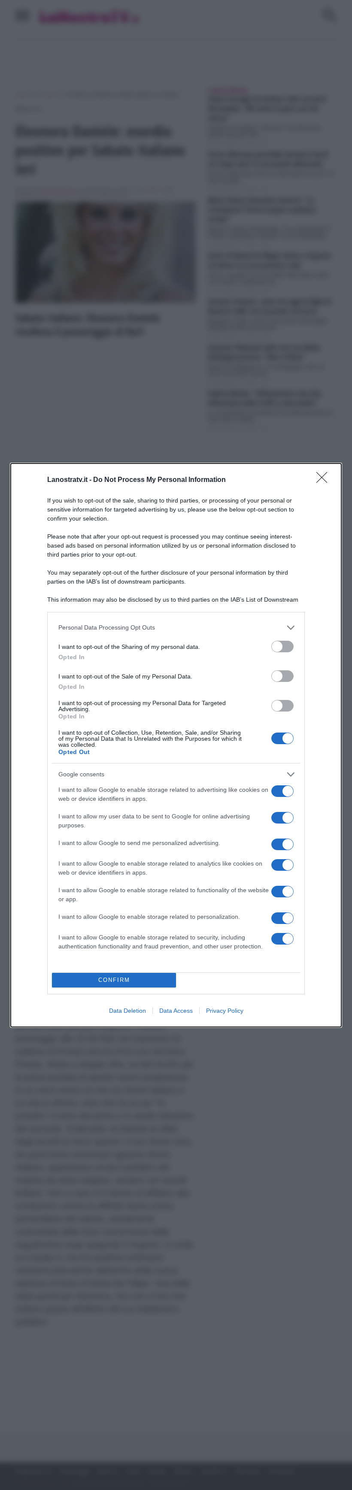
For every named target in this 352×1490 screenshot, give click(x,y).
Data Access (176, 1010)
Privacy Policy (224, 1010)
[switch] (282, 646)
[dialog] (176, 745)
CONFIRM (114, 980)
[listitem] (176, 627)
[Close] (324, 480)
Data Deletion (127, 1010)
